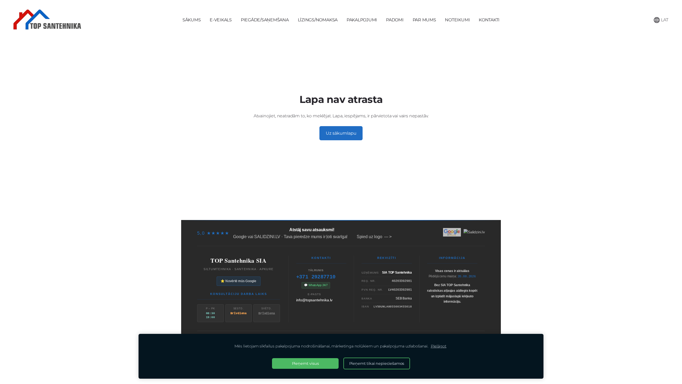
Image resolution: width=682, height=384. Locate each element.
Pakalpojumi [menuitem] (362, 19)
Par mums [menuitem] (424, 19)
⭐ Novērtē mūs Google (239, 281)
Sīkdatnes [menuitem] (468, 208)
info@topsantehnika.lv (314, 300)
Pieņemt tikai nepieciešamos (376, 363)
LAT (664, 19)
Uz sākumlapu (341, 133)
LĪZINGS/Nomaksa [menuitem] (318, 19)
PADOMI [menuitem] (395, 19)
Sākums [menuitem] (191, 19)
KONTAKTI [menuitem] (489, 19)
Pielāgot (438, 346)
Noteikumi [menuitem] (457, 19)
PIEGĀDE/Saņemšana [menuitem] (265, 19)
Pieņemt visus (305, 363)
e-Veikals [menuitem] (221, 19)
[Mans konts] (645, 20)
